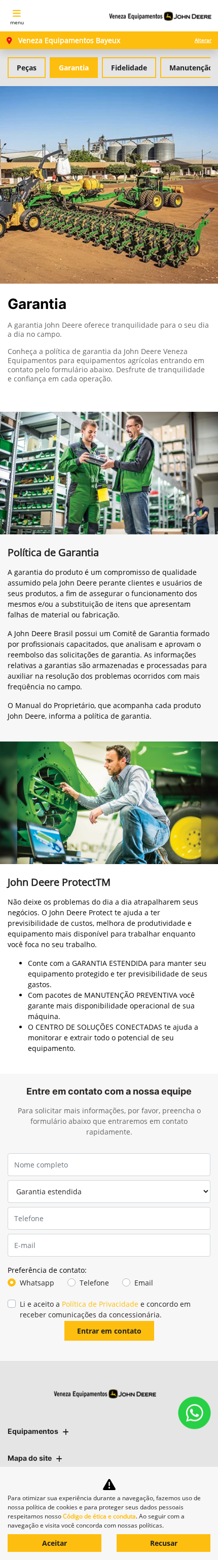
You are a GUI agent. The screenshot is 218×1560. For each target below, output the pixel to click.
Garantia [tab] (74, 67)
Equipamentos (33, 1431)
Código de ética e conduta (99, 1516)
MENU (17, 22)
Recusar (163, 1543)
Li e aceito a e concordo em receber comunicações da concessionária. (105, 1309)
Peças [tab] (27, 67)
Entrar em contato (109, 1331)
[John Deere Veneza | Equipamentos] (160, 16)
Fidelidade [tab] (129, 67)
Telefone (94, 1283)
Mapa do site (30, 1458)
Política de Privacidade (100, 1304)
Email (143, 1283)
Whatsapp (37, 1283)
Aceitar (54, 1543)
